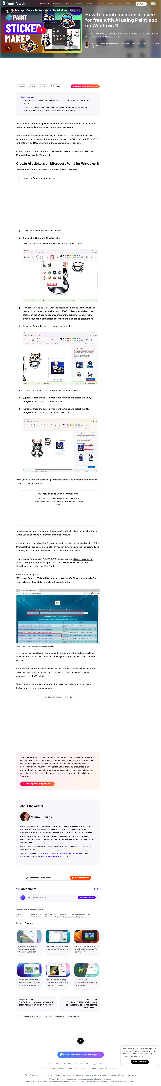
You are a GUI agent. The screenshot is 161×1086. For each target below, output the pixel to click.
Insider (79, 4)
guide (25, 151)
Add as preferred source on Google (81, 1054)
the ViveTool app (72, 550)
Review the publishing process (74, 917)
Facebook (103, 1068)
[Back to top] (80, 1041)
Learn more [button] (138, 1056)
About (119, 4)
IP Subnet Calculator (75, 1064)
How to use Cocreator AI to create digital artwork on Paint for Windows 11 (29, 982)
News (103, 4)
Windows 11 (44, 4)
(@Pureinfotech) (112, 43)
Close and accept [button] (139, 1062)
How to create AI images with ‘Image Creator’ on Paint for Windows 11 (57, 982)
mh (118, 1081)
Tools (111, 4)
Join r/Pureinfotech (82, 878)
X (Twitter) (92, 1068)
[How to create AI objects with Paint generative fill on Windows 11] (86, 936)
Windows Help (73, 1017)
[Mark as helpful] (66, 697)
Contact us (62, 1068)
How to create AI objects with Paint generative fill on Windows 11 (86, 949)
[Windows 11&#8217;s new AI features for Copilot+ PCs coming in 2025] (29, 936)
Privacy (52, 1068)
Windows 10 (58, 4)
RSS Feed (73, 1068)
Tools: (50, 1064)
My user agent (91, 1064)
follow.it (83, 1068)
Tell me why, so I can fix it (58, 703)
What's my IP (60, 1064)
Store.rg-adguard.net (83, 559)
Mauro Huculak (99, 43)
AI (96, 4)
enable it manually (72, 668)
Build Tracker (105, 1064)
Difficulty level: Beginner (32, 1017)
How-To (69, 4)
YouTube (113, 1068)
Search (129, 4)
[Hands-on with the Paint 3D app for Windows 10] (58, 936)
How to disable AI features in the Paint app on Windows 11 (86, 982)
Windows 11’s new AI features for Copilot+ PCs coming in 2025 (27, 949)
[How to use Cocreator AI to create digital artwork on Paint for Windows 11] (29, 970)
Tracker (89, 4)
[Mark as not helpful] (71, 697)
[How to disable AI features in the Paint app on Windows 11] (86, 970)
